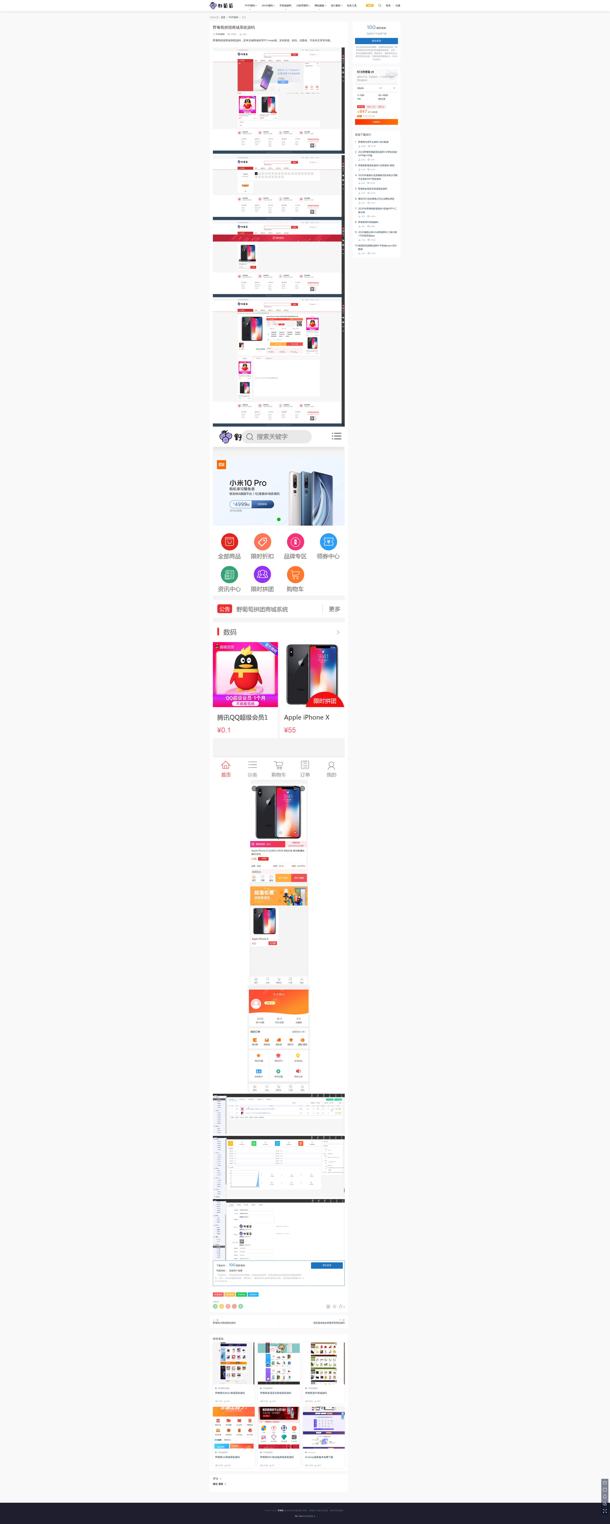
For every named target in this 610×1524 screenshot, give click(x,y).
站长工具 (352, 5)
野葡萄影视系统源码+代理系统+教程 (376, 165)
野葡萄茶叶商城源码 (316, 1393)
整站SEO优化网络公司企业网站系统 (376, 199)
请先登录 (326, 1265)
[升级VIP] (604, 1482)
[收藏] (334, 1306)
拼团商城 (241, 1295)
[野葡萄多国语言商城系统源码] (279, 1363)
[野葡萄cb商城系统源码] (234, 1428)
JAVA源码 (267, 5)
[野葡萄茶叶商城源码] (324, 1363)
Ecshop (311, 1452)
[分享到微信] (215, 1306)
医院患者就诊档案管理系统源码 (329, 1323)
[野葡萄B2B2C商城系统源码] (234, 1363)
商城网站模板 (224, 1388)
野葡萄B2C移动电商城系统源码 (277, 1457)
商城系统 (230, 1295)
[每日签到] (604, 1489)
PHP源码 (250, 5)
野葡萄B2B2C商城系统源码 (230, 1393)
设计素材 (335, 5)
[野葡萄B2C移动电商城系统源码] (279, 1428)
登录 (220, 1484)
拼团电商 (253, 1295)
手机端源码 (285, 5)
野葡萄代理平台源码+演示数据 (373, 142)
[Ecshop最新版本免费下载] (324, 1428)
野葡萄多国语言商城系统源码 (275, 1393)
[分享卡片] (328, 1306)
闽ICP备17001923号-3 (305, 1516)
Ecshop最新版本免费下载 (319, 1457)
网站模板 (319, 5)
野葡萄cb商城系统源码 (224, 1323)
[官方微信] (604, 1503)
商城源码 (218, 1295)
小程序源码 (302, 5)
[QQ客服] (604, 1496)
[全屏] (604, 1510)
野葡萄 (221, 5)
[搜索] (379, 5)
